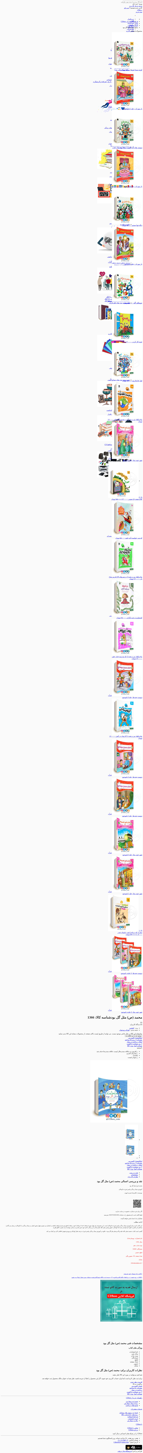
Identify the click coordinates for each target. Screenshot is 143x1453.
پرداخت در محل (134, 1042)
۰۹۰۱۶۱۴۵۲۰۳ (122, 1440)
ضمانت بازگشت (134, 1044)
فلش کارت (130, 31)
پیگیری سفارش (132, 1421)
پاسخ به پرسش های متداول (128, 1413)
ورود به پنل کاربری (135, 6)
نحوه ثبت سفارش (132, 1401)
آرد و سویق (118, 265)
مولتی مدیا (118, 70)
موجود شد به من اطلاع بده (133, 1036)
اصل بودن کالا (134, 1046)
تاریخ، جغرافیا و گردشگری (102, 82)
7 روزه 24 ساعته (133, 1040)
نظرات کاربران (133, 1177)
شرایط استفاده (133, 1417)
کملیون (131, 1028)
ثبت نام (126, 8)
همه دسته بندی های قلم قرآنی (119, 303)
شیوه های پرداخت (132, 1405)
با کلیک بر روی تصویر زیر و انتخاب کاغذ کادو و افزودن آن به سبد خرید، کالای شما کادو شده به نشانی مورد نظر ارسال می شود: (106, 1277)
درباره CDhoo (133, 1430)
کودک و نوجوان (124, 1030)
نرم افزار (131, 19)
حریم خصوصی (133, 1419)
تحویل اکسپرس (135, 1038)
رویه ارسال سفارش (131, 1403)
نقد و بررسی (133, 1173)
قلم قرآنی (130, 29)
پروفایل (139, 10)
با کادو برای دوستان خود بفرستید (133, 1274)
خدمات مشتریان (136, 1409)
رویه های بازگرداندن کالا (129, 1415)
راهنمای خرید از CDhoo (134, 1398)
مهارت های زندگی (110, 128)
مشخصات (134, 1175)
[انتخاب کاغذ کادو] (121, 1321)
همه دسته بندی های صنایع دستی (119, 380)
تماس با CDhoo (132, 1428)
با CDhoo (139, 1424)
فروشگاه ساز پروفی (124, 1451)
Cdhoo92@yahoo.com (121, 1442)
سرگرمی (130, 23)
